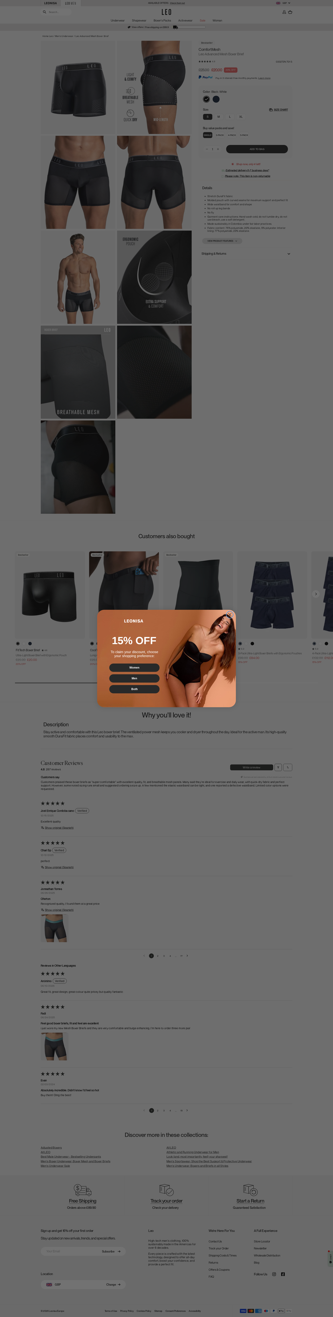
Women (134, 667)
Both (134, 689)
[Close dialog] (229, 614)
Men (134, 678)
